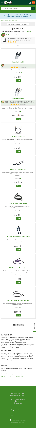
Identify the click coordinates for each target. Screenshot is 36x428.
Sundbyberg (18, 403)
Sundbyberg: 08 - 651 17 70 (18, 395)
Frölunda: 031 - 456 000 (18, 393)
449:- (19, 246)
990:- (19, 312)
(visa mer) (29, 31)
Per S (7, 35)
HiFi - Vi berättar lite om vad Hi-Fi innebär (12, 377)
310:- (20, 77)
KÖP (18, 80)
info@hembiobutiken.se (19, 399)
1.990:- (20, 279)
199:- (20, 183)
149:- (20, 148)
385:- (17, 116)
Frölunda (18, 401)
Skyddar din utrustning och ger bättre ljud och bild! (14, 374)
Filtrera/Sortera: (17, 24)
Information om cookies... (18, 416)
